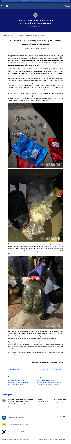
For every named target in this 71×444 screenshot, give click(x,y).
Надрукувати (15, 369)
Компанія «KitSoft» (47, 439)
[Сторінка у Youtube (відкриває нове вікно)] (64, 417)
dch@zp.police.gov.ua (60, 402)
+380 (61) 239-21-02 (42, 402)
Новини (12, 35)
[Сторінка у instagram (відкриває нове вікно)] (67, 417)
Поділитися (45, 369)
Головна (5, 35)
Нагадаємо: (12, 352)
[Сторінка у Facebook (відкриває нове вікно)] (57, 417)
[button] (9, 395)
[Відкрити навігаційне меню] (7, 6)
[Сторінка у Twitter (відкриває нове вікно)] (61, 417)
